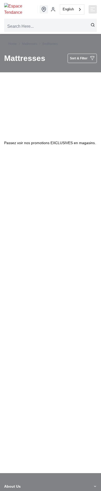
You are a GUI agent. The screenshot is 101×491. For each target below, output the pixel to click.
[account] (53, 9)
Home (12, 44)
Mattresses (29, 44)
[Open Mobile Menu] (93, 9)
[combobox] (72, 9)
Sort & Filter (79, 58)
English (68, 9)
